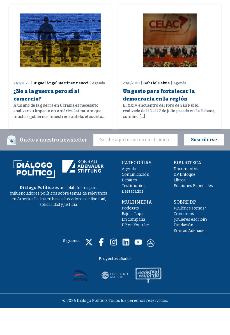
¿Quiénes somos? (190, 208)
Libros (180, 180)
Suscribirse (204, 139)
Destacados (132, 191)
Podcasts (130, 208)
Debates (129, 180)
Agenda (129, 169)
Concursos (184, 213)
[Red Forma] (81, 275)
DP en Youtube (135, 225)
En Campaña (133, 219)
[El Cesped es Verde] (148, 275)
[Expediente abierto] (115, 275)
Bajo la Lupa (132, 213)
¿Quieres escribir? (191, 219)
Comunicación (135, 174)
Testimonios (134, 185)
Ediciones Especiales (193, 185)
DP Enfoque (185, 174)
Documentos (186, 169)
